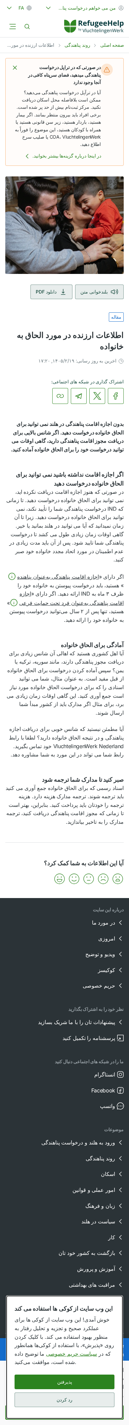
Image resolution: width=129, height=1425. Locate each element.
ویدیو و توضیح (100, 954)
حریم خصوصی (99, 985)
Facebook (103, 1090)
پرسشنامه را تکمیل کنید (89, 1038)
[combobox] (84, 8)
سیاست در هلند (98, 1221)
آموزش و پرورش (96, 1268)
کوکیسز (106, 970)
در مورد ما (103, 922)
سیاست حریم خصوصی (71, 1353)
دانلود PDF (46, 291)
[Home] (94, 26)
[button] (15, 68)
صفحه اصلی (112, 45)
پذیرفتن (64, 1382)
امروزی (106, 938)
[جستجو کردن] (27, 26)
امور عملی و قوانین (93, 1190)
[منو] (12, 26)
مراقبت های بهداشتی (92, 1284)
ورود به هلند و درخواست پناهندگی (78, 1142)
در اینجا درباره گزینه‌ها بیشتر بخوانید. (66, 156)
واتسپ (107, 1106)
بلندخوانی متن (94, 291)
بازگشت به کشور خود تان (87, 1253)
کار (111, 1237)
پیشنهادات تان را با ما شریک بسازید (76, 1022)
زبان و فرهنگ (100, 1205)
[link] (94, 26)
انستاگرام (104, 1074)
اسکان (108, 1174)
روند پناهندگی (77, 45)
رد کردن (64, 1399)
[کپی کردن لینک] (60, 396)
